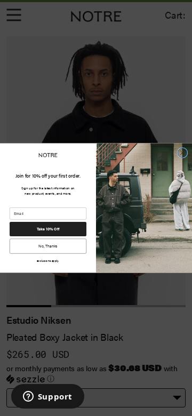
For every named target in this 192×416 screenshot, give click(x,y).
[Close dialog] (182, 153)
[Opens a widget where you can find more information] (47, 397)
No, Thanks (48, 246)
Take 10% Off (48, 228)
